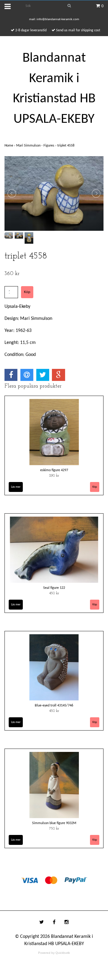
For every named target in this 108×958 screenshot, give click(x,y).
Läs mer (15, 487)
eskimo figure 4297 (54, 470)
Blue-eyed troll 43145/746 (54, 705)
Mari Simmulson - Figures (36, 145)
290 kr (54, 475)
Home (10, 145)
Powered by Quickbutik (54, 952)
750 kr (54, 828)
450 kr (54, 593)
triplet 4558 (66, 145)
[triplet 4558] (54, 193)
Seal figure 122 (54, 588)
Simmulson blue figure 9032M (54, 823)
